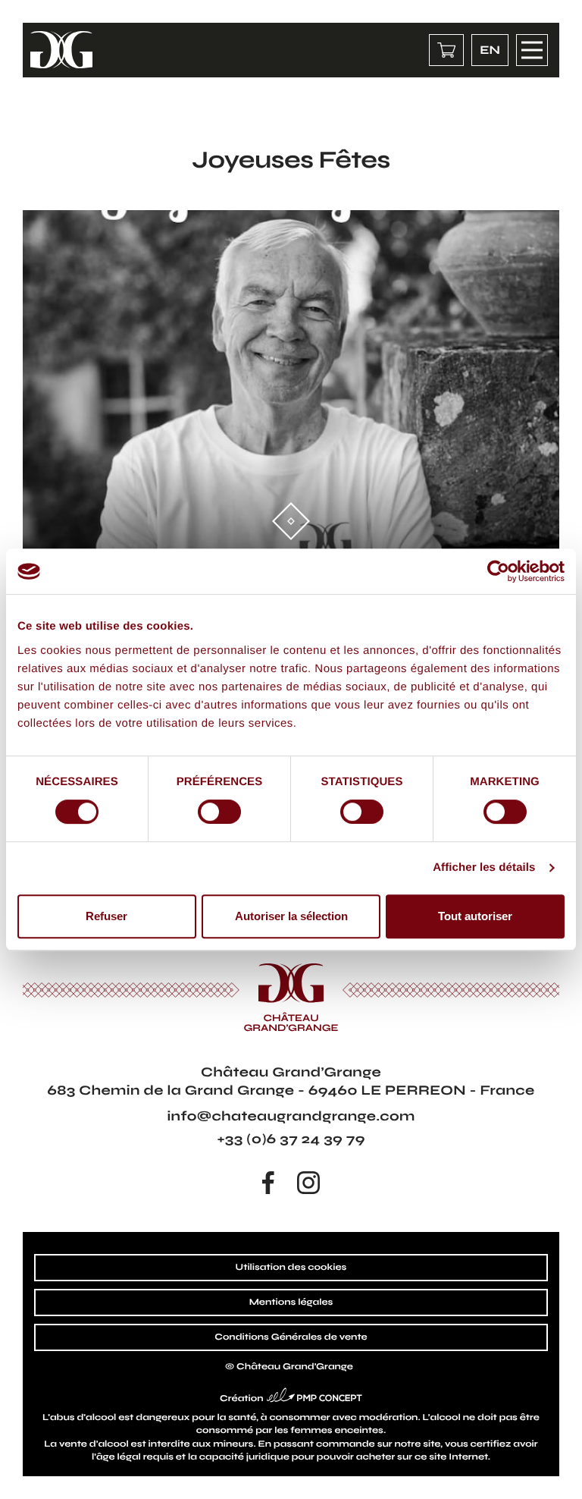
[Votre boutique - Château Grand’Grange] (446, 50)
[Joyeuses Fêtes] (291, 386)
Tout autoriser (475, 916)
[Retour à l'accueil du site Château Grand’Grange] (61, 50)
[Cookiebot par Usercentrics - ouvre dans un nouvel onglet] (498, 571)
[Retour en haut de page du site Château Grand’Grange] (557, 1474)
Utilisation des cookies (291, 1267)
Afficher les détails (484, 867)
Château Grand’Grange (294, 1367)
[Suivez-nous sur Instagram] (308, 1182)
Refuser (106, 916)
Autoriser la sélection (291, 916)
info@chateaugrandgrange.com (291, 1116)
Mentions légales (291, 1302)
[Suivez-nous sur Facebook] (268, 1182)
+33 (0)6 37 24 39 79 (291, 1138)
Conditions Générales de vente (290, 1337)
